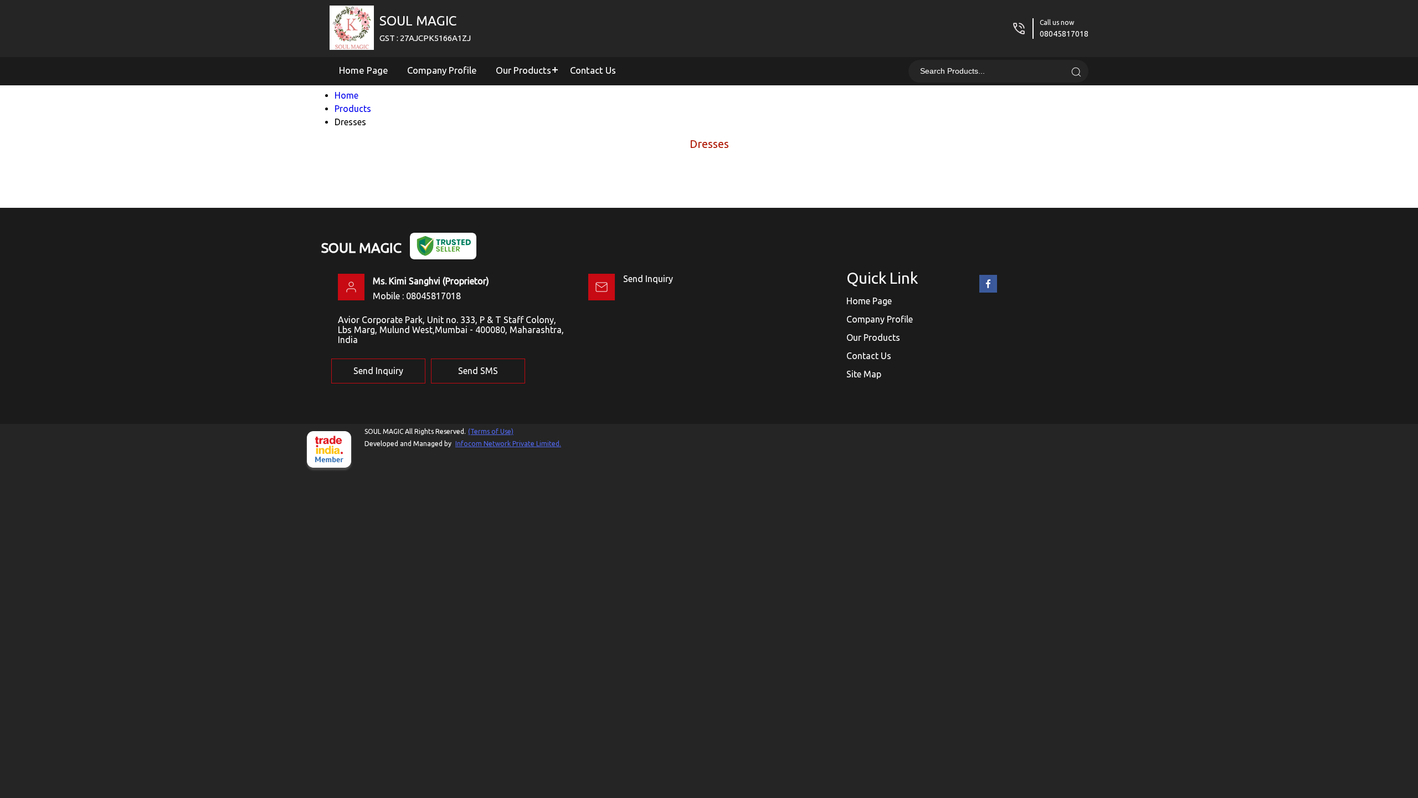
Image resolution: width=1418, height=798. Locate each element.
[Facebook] (988, 290)
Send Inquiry (648, 279)
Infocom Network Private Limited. (508, 443)
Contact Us (593, 70)
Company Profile (442, 70)
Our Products (523, 70)
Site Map (863, 374)
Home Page (363, 70)
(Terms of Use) (490, 431)
